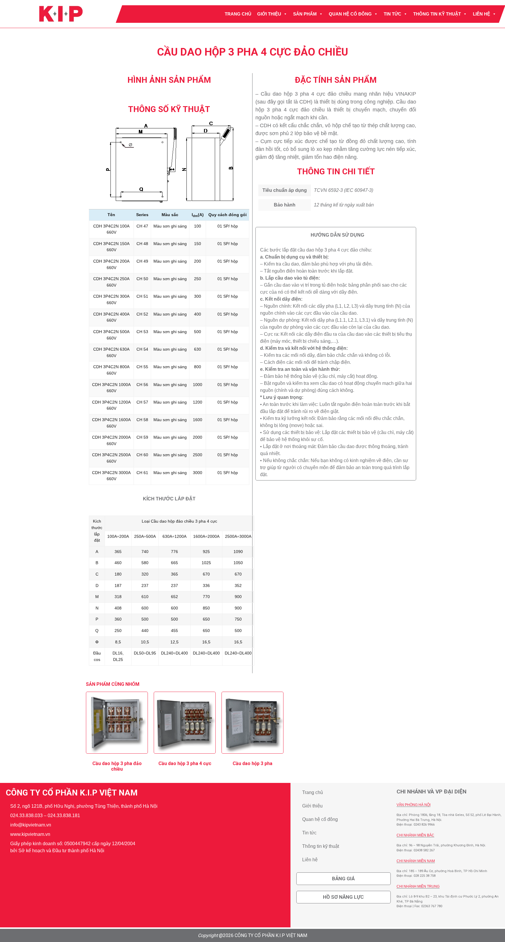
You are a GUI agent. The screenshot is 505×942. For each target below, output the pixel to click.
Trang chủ (238, 13)
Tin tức (392, 13)
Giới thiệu (269, 13)
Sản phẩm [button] (305, 13)
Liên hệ (481, 13)
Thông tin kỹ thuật (437, 13)
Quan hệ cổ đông (350, 13)
